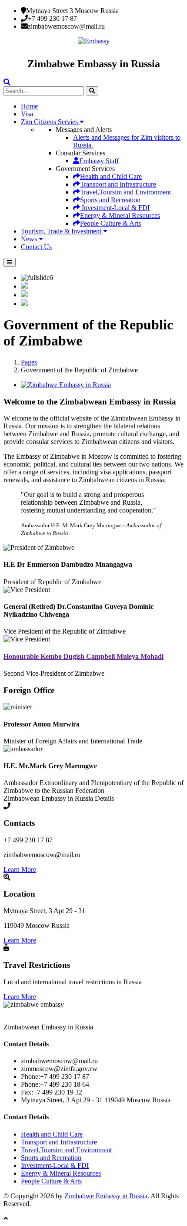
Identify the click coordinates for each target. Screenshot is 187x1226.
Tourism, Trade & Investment (62, 231)
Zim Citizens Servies (50, 121)
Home (29, 106)
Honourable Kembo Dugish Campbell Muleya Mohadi (83, 656)
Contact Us (36, 246)
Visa (27, 114)
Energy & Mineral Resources (120, 215)
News (30, 239)
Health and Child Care (111, 176)
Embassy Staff (99, 160)
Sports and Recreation (110, 200)
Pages (29, 362)
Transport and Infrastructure (118, 184)
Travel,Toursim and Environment (125, 192)
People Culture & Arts (110, 223)
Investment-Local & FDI (115, 207)
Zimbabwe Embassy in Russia (105, 1196)
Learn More (19, 869)
